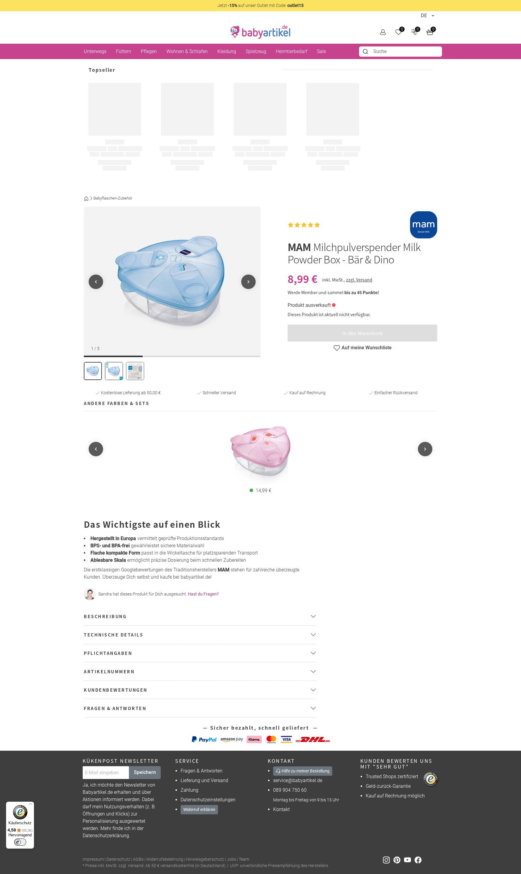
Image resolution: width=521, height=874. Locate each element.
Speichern (145, 772)
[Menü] (30, 805)
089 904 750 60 (290, 790)
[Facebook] (419, 860)
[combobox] (400, 51)
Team (244, 859)
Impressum (93, 859)
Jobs (231, 859)
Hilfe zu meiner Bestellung (305, 771)
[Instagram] (388, 860)
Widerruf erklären (199, 809)
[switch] (20, 842)
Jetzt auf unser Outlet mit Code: (260, 5)
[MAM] (423, 224)
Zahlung (189, 790)
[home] (260, 31)
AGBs (138, 859)
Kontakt (281, 809)
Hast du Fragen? (203, 594)
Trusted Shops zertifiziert (392, 776)
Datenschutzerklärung (106, 835)
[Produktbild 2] (114, 371)
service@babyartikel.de (297, 780)
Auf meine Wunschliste (367, 348)
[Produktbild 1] (93, 371)
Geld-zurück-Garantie (388, 786)
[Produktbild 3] (135, 371)
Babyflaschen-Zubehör (112, 198)
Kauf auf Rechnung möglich (395, 796)
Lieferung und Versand (204, 780)
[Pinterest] (398, 860)
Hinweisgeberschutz (205, 859)
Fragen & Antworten (202, 771)
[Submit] (366, 51)
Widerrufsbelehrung (164, 859)
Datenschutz (118, 859)
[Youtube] (409, 860)
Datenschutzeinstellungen (208, 800)
